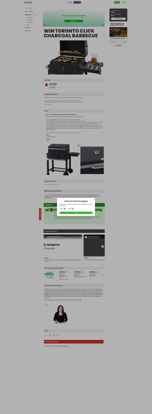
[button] (62, 208)
